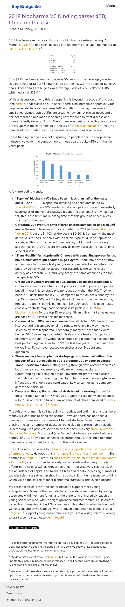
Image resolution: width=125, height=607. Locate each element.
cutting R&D (31, 458)
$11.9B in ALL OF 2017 (24, 49)
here (18, 104)
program (15, 513)
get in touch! (55, 517)
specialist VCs (24, 207)
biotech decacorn (89, 125)
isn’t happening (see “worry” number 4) (80, 453)
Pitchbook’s (50, 557)
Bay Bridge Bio (26, 6)
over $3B (28, 44)
